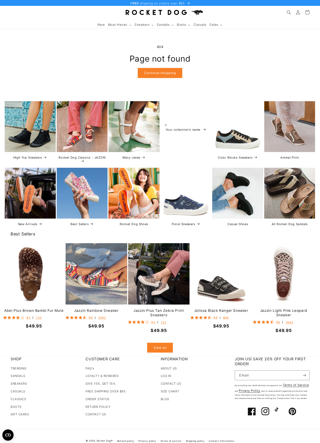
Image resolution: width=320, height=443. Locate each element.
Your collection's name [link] (183, 129)
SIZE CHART (170, 391)
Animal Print (289, 157)
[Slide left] (11, 276)
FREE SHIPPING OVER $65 (106, 391)
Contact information (221, 440)
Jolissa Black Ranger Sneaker (221, 310)
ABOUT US (169, 368)
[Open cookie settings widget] (8, 435)
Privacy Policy (249, 390)
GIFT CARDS (20, 414)
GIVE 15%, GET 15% (100, 383)
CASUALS (18, 391)
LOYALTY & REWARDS (102, 376)
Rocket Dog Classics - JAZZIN (82, 157)
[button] (119, 25)
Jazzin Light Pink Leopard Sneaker (283, 312)
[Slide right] (308, 276)
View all (160, 348)
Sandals (163, 24)
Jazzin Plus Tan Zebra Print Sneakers (159, 312)
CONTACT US (96, 414)
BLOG (165, 399)
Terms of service (171, 440)
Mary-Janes (132, 157)
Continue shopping (160, 73)
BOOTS (16, 407)
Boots (181, 24)
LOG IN (166, 376)
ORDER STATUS (97, 399)
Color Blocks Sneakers (235, 157)
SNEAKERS (19, 383)
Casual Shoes (237, 224)
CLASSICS (18, 399)
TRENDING (18, 368)
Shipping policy (195, 440)
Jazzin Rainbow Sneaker (96, 310)
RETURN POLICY (98, 407)
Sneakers (141, 24)
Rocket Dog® (105, 440)
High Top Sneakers (27, 157)
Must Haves (117, 24)
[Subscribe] (304, 375)
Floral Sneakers (183, 224)
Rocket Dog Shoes (134, 224)
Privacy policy (147, 440)
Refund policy (125, 440)
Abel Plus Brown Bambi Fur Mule (33, 310)
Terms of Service (296, 385)
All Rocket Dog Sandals (290, 224)
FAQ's (90, 368)
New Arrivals (27, 224)
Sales (213, 24)
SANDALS (18, 376)
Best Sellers (80, 224)
